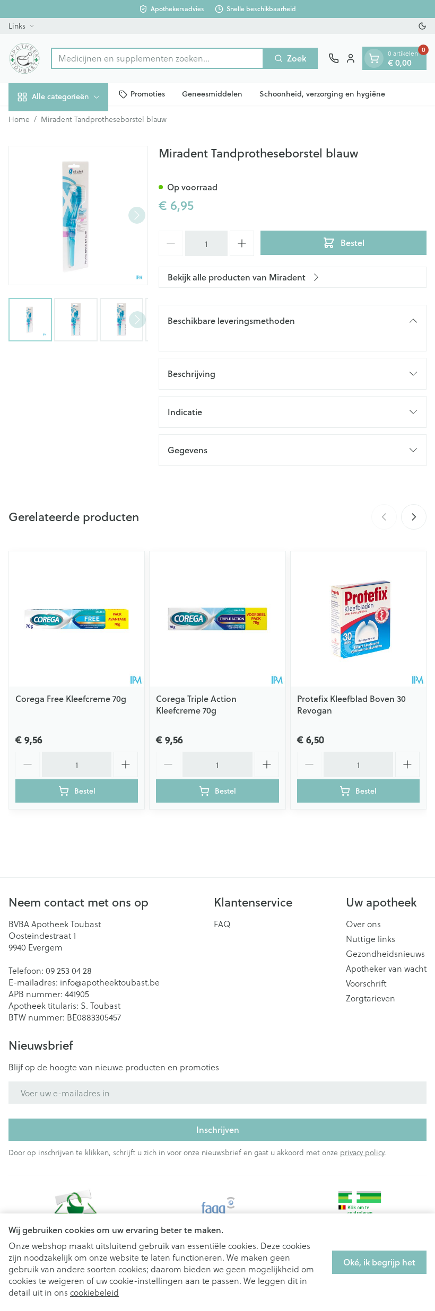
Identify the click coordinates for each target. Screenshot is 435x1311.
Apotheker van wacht (386, 968)
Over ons (363, 924)
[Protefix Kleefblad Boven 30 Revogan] (358, 619)
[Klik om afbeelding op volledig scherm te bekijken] (78, 215)
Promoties (147, 94)
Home (19, 119)
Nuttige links (370, 939)
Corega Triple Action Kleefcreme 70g (196, 704)
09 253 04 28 (69, 970)
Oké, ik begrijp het (379, 1262)
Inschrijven (217, 1129)
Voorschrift (366, 983)
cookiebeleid (94, 1292)
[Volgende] (136, 215)
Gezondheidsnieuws (385, 954)
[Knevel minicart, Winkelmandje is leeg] (374, 58)
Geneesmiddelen (212, 94)
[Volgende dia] (414, 517)
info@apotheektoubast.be (110, 982)
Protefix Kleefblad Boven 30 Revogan (351, 704)
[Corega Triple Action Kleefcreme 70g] (217, 619)
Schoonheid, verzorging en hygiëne (322, 94)
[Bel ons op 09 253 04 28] (333, 58)
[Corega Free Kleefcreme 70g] (76, 619)
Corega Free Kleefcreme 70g (70, 698)
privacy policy (362, 1152)
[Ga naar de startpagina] (24, 58)
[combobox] (157, 58)
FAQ (222, 924)
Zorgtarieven (370, 998)
